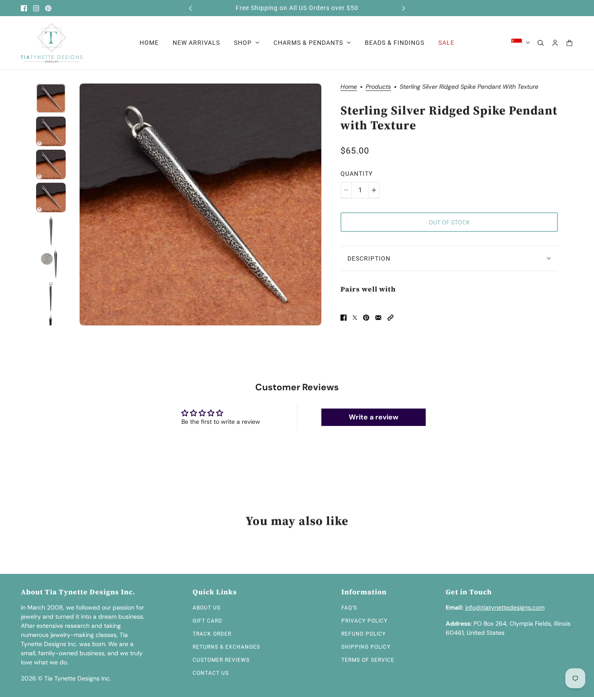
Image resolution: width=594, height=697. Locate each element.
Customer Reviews (221, 660)
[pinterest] (48, 8)
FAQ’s (349, 608)
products (378, 87)
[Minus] (346, 190)
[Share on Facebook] (343, 317)
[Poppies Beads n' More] (51, 43)
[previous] (190, 8)
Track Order (212, 634)
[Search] (540, 43)
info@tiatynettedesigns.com (504, 607)
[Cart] (569, 43)
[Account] (555, 43)
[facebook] (24, 8)
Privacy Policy (364, 621)
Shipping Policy (365, 647)
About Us (206, 608)
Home (348, 87)
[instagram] (36, 8)
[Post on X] (355, 318)
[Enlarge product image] (200, 204)
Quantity (356, 173)
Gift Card (207, 621)
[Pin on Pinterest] (366, 317)
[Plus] (374, 190)
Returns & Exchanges (226, 647)
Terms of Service (367, 660)
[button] (390, 317)
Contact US (211, 673)
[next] (403, 8)
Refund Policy (363, 634)
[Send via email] (378, 317)
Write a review (373, 417)
